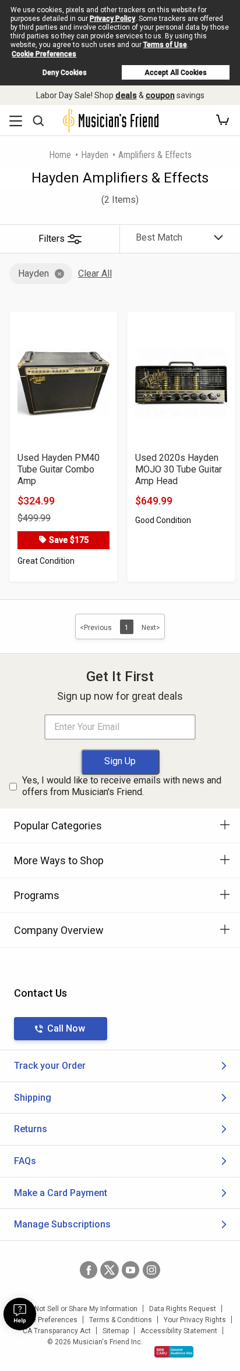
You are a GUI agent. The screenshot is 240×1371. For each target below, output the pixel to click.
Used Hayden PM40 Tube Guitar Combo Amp (58, 469)
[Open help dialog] (19, 1314)
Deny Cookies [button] (65, 73)
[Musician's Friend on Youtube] (130, 1269)
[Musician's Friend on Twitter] (109, 1269)
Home (60, 154)
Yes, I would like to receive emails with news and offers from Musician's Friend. (121, 786)
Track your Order (50, 1065)
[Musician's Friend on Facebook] (88, 1269)
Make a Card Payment (60, 1192)
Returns (30, 1128)
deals (126, 95)
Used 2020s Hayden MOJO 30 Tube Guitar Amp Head (178, 469)
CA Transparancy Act (57, 1331)
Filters (51, 238)
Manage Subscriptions (62, 1224)
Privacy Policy (112, 19)
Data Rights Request (182, 1309)
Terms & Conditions (120, 1320)
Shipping (32, 1097)
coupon (160, 95)
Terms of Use (165, 45)
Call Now (66, 1028)
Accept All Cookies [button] (175, 73)
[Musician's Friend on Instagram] (151, 1269)
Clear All (95, 273)
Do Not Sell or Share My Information (80, 1309)
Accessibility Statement (178, 1331)
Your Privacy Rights (195, 1320)
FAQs (25, 1160)
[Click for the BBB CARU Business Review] (173, 1352)
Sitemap (116, 1331)
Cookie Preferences (44, 54)
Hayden (94, 154)
